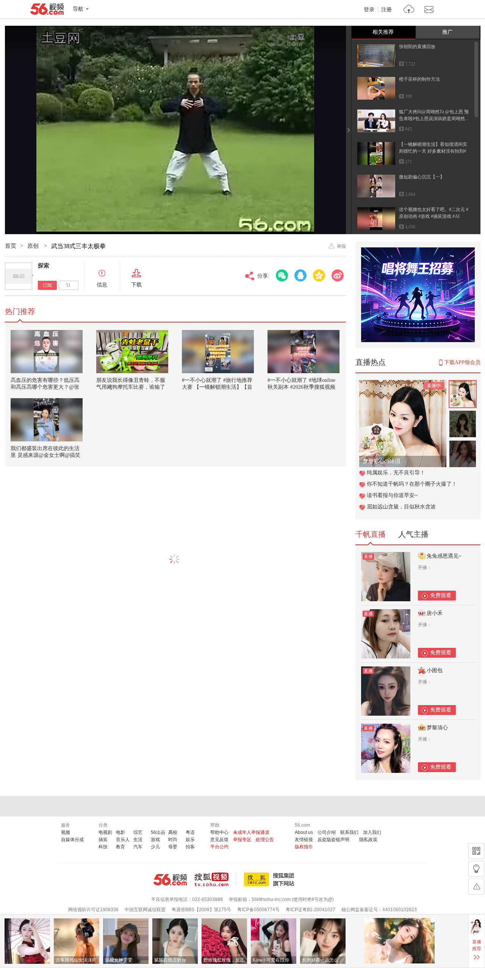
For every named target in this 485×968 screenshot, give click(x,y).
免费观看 (440, 595)
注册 (386, 10)
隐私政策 (368, 839)
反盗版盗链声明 (333, 839)
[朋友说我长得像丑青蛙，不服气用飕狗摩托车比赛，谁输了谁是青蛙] (132, 351)
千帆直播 (370, 534)
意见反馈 (219, 839)
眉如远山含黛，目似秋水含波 (401, 507)
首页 (10, 246)
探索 (43, 266)
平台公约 (219, 846)
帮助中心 (219, 832)
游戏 (155, 839)
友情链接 (304, 839)
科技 (103, 846)
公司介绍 (327, 832)
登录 (369, 10)
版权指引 (304, 846)
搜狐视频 (215, 879)
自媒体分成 (72, 839)
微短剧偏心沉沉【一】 (421, 177)
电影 (120, 832)
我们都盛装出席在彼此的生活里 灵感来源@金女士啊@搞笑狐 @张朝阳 (45, 455)
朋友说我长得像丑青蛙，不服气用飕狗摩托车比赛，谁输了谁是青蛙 (130, 387)
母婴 (172, 846)
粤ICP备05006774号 (258, 909)
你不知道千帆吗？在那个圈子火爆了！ (412, 484)
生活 (137, 839)
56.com (47, 10)
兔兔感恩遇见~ (444, 556)
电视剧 (105, 832)
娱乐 (190, 839)
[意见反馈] (476, 887)
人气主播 (413, 534)
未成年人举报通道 (251, 832)
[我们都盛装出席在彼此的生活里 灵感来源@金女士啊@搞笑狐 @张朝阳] (47, 419)
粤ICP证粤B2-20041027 (310, 909)
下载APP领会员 (462, 362)
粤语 (190, 832)
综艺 (137, 832)
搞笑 (103, 839)
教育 (120, 846)
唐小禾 (435, 613)
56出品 (158, 832)
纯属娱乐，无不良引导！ (396, 472)
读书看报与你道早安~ (392, 495)
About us (304, 832)
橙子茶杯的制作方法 (419, 79)
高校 (172, 832)
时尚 (172, 839)
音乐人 (123, 839)
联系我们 (349, 832)
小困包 (435, 670)
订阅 (47, 285)
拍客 (190, 846)
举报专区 (242, 839)
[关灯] (476, 869)
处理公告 (265, 839)
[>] (409, 10)
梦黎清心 (437, 727)
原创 (33, 246)
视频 (65, 832)
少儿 (155, 846)
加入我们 (372, 832)
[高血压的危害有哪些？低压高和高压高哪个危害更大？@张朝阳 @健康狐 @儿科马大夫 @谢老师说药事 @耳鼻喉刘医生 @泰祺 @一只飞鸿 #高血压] (47, 351)
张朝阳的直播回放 (417, 46)
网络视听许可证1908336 (93, 909)
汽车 (137, 846)
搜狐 (270, 879)
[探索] (18, 276)
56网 (170, 880)
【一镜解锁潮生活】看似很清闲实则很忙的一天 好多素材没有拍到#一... (433, 151)
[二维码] (476, 851)
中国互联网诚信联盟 (145, 909)
